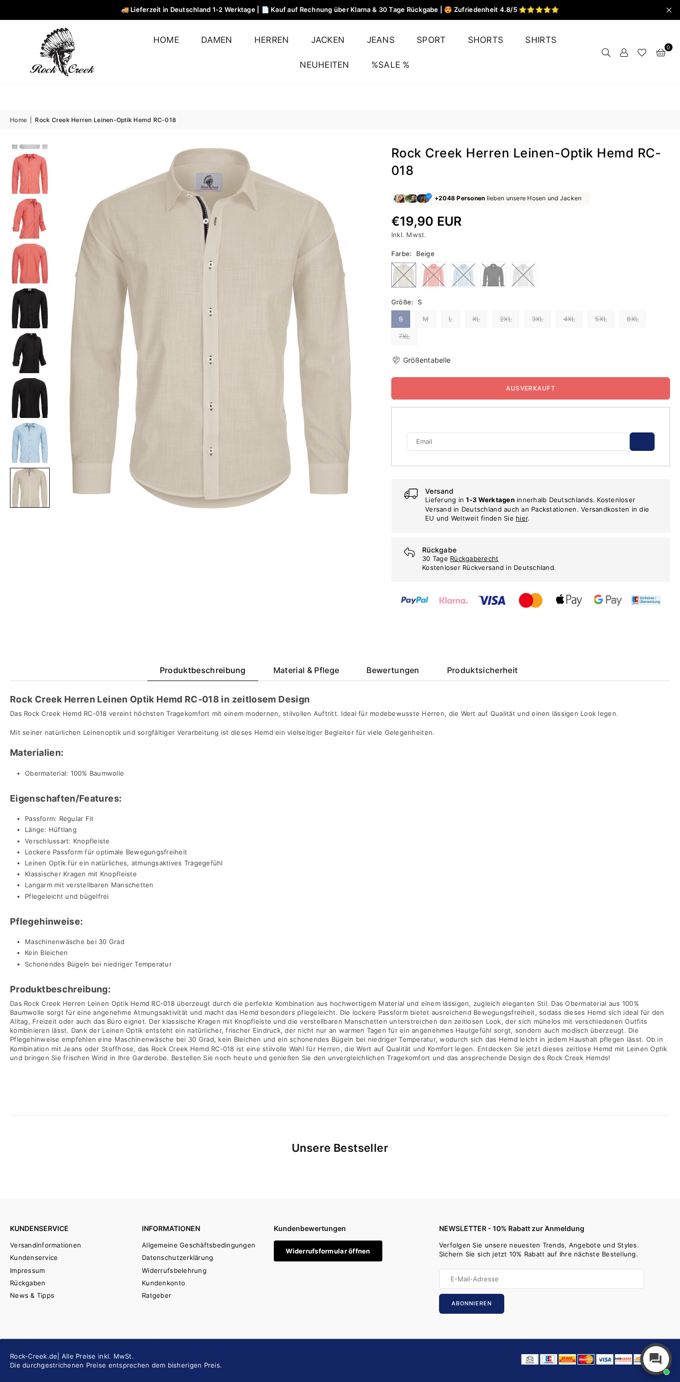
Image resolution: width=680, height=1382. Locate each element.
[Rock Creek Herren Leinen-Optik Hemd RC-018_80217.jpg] (30, 263)
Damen (216, 40)
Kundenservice (34, 1257)
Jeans (381, 40)
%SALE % (390, 65)
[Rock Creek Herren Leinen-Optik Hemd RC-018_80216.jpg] (30, 219)
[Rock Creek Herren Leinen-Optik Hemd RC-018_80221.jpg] (30, 443)
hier (522, 518)
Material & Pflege (306, 670)
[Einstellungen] (624, 52)
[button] (661, 52)
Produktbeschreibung (203, 670)
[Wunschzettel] (642, 52)
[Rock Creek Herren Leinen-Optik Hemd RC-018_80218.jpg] (30, 308)
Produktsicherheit (482, 670)
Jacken (328, 40)
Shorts (486, 40)
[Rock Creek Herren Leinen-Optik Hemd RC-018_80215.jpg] (30, 174)
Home (166, 40)
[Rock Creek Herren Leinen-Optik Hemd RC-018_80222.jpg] (29, 487)
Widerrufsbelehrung (174, 1270)
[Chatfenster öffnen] (656, 1359)
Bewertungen (393, 670)
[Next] (352, 328)
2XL (506, 319)
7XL (404, 336)
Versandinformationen (45, 1245)
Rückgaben (27, 1283)
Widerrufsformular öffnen (328, 1251)
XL (476, 319)
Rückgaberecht (474, 558)
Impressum (27, 1270)
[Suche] (606, 52)
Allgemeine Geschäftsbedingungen (198, 1245)
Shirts (541, 40)
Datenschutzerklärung (177, 1257)
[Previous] (68, 328)
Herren (271, 40)
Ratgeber (156, 1295)
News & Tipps (32, 1295)
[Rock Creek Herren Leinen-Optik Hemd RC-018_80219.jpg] (30, 353)
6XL (633, 319)
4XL (569, 319)
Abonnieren (472, 1303)
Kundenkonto (163, 1283)
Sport (431, 40)
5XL (601, 319)
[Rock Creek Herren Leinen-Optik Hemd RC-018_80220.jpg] (30, 398)
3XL (538, 319)
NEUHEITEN (324, 65)
